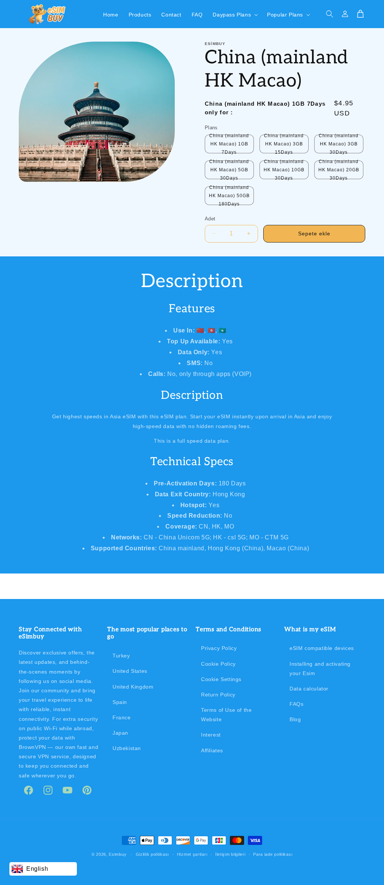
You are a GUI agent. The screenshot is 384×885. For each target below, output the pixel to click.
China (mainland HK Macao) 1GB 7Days (229, 144)
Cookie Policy (218, 664)
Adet (210, 219)
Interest (211, 735)
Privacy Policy (219, 648)
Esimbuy (117, 854)
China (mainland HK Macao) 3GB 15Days (284, 144)
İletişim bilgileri (230, 854)
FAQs (296, 704)
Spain (119, 702)
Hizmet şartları (192, 854)
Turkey (121, 656)
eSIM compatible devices (322, 648)
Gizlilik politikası (152, 854)
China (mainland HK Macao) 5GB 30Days (229, 169)
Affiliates (212, 750)
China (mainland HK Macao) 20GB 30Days (338, 169)
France (121, 717)
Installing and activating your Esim (320, 668)
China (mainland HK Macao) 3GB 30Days (338, 144)
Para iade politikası (272, 854)
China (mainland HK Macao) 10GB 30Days (284, 169)
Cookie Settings (221, 679)
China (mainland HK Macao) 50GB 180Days (229, 195)
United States (129, 671)
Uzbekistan (126, 748)
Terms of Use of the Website (226, 714)
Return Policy (218, 695)
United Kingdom (132, 687)
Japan (120, 733)
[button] (234, 13)
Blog (295, 719)
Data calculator (309, 689)
